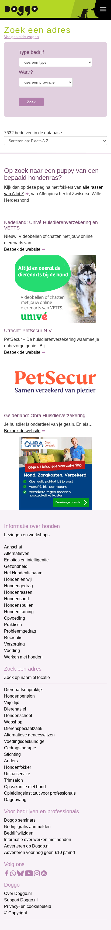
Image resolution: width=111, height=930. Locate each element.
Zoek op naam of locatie (27, 677)
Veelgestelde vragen (21, 37)
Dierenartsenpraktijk (23, 689)
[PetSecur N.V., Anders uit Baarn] (55, 383)
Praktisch (13, 624)
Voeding (12, 650)
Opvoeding (14, 618)
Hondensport (16, 598)
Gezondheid (15, 566)
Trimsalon (13, 780)
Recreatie (13, 637)
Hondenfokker (17, 767)
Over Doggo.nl (18, 893)
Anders (11, 761)
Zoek (31, 102)
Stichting (12, 754)
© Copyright (15, 913)
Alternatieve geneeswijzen (29, 735)
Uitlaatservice (17, 773)
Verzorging (14, 644)
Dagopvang (15, 799)
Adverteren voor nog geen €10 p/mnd (39, 852)
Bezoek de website (22, 249)
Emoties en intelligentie (26, 560)
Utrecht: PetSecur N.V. (28, 330)
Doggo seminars (20, 820)
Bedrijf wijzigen (18, 833)
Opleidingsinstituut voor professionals (40, 793)
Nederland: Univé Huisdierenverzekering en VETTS (51, 225)
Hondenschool (18, 715)
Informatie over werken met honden (37, 839)
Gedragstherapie (20, 748)
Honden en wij (18, 579)
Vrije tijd (11, 702)
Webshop (13, 722)
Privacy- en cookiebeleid (27, 906)
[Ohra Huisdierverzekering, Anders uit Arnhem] (55, 473)
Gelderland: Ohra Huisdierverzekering (44, 415)
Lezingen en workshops (27, 535)
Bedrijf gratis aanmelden (27, 826)
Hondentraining (19, 611)
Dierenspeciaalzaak (23, 728)
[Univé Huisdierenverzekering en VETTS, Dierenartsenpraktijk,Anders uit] (55, 289)
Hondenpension (19, 696)
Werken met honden (23, 657)
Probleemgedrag (20, 631)
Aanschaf (13, 547)
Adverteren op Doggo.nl (27, 846)
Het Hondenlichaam (23, 573)
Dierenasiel (15, 709)
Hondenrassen (18, 592)
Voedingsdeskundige (24, 741)
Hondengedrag (18, 586)
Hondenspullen (18, 605)
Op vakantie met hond (25, 786)
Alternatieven (16, 553)
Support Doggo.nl (21, 900)
